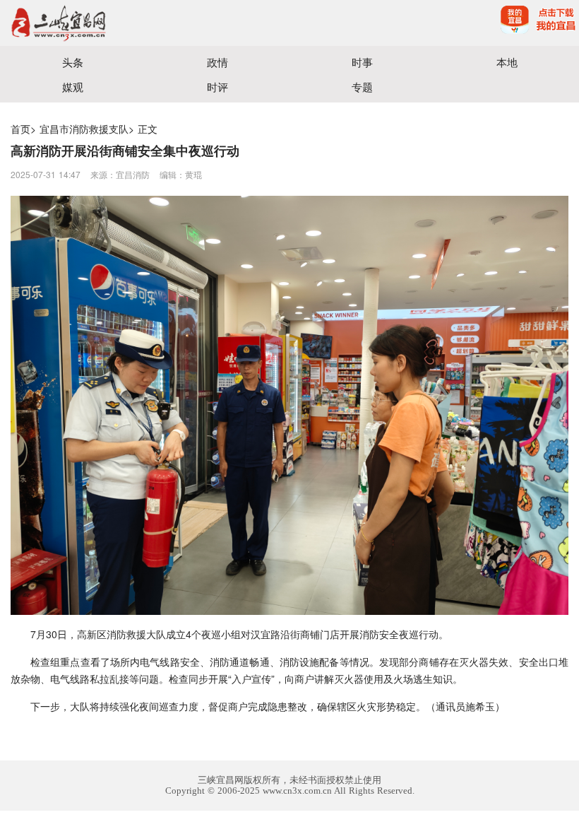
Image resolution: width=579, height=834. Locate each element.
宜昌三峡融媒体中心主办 (145, 23)
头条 (72, 61)
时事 (362, 61)
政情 (217, 61)
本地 (507, 61)
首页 (20, 129)
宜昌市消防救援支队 (84, 129)
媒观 (72, 86)
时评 (217, 86)
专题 (362, 86)
